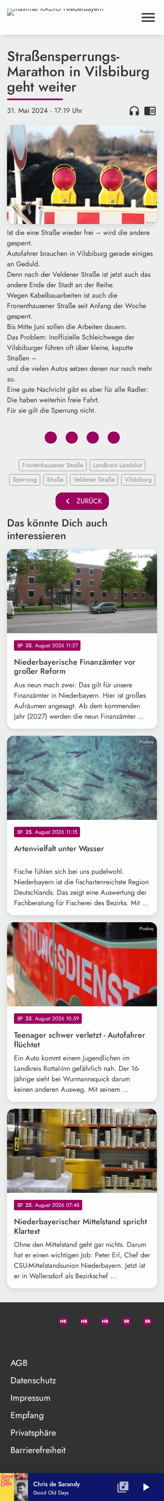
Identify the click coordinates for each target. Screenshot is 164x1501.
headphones (134, 111)
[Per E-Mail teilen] (114, 438)
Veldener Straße (94, 479)
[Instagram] (101, 1320)
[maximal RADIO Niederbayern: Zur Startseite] (71, 17)
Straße (55, 479)
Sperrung (25, 479)
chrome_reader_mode (150, 111)
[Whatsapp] (59, 1320)
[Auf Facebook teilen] (51, 438)
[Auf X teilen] (72, 438)
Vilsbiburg (138, 479)
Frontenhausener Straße (52, 465)
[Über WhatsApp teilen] (93, 438)
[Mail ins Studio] (17, 1320)
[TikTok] (17, 1341)
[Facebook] (80, 1320)
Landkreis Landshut (117, 465)
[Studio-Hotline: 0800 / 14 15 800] (38, 1320)
